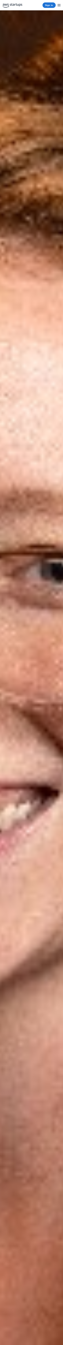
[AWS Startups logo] (12, 5)
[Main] (59, 5)
